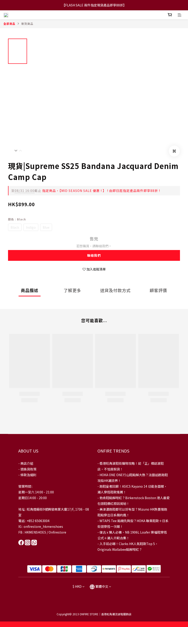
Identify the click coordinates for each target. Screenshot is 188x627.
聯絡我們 (94, 255)
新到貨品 (27, 23)
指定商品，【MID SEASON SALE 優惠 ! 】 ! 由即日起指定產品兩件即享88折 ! (85, 190)
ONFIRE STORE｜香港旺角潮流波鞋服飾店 (105, 614)
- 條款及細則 (27, 474)
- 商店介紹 (25, 463)
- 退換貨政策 (27, 469)
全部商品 (9, 23)
